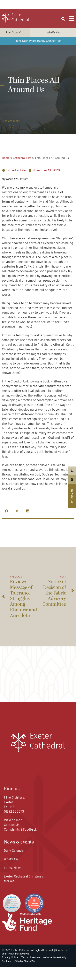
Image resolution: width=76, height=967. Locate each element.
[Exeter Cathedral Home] (15, 18)
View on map (13, 820)
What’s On (11, 859)
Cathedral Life (22, 158)
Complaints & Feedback (20, 829)
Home (6, 158)
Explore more (11, 121)
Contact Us (12, 825)
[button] (63, 19)
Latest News (12, 868)
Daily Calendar (14, 850)
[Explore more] (11, 127)
